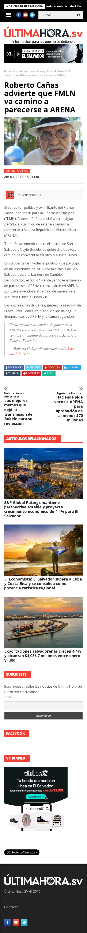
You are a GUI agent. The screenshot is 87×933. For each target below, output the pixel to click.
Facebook (15, 367)
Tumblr (13, 373)
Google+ (54, 367)
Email (8, 697)
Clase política (45, 71)
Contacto (11, 907)
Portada (18, 71)
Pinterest (32, 373)
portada (30, 71)
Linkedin (73, 367)
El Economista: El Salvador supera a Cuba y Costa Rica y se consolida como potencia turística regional (43, 583)
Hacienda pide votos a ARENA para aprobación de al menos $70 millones (68, 407)
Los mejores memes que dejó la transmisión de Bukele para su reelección (18, 409)
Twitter (35, 367)
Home (7, 71)
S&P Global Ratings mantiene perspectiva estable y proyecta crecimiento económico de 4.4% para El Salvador (41, 509)
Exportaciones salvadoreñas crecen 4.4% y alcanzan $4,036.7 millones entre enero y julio (42, 656)
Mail (50, 373)
